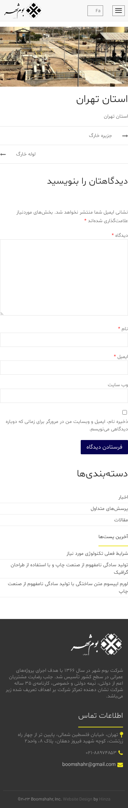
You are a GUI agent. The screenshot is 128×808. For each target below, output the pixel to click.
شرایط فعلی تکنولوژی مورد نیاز (97, 553)
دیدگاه (120, 235)
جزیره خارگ (101, 135)
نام (123, 329)
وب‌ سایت (118, 385)
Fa (98, 11)
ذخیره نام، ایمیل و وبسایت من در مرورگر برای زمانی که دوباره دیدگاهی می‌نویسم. (67, 425)
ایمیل (121, 356)
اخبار (123, 497)
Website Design (77, 799)
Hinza (105, 799)
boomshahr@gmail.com (89, 764)
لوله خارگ (25, 154)
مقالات (121, 520)
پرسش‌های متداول (109, 508)
